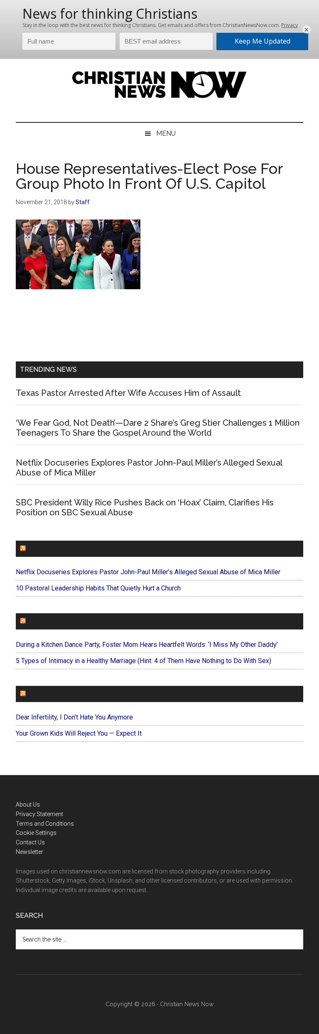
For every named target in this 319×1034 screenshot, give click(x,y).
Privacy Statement (39, 814)
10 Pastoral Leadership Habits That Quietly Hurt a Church (98, 588)
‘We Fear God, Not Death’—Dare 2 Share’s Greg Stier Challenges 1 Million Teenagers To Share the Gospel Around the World (157, 428)
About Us (28, 804)
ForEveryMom (53, 694)
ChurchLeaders (57, 549)
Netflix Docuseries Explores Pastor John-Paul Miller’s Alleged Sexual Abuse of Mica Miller (148, 572)
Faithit (40, 621)
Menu (166, 133)
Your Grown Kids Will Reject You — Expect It (79, 733)
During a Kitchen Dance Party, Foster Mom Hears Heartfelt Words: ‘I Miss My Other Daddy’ (147, 645)
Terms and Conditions (45, 823)
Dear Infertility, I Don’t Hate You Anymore (74, 717)
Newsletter (29, 852)
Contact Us (30, 842)
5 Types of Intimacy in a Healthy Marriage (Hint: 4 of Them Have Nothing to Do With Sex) (143, 661)
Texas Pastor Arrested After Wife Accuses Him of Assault (128, 393)
